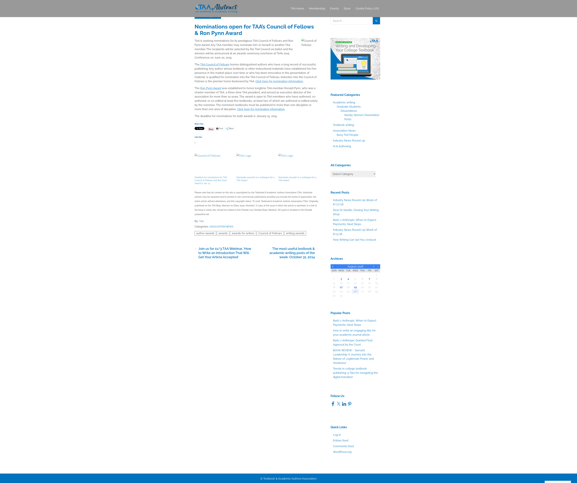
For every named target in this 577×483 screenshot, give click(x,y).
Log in (337, 434)
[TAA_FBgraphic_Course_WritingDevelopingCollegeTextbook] (355, 58)
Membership (317, 8)
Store (347, 8)
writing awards (295, 233)
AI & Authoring (342, 146)
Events (334, 8)
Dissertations (349, 110)
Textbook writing (343, 124)
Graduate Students (349, 106)
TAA (201, 221)
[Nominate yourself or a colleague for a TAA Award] (256, 165)
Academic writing (344, 102)
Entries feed (340, 440)
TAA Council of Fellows (214, 64)
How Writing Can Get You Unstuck (354, 239)
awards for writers (243, 233)
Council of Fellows (270, 233)
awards (223, 233)
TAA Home (297, 8)
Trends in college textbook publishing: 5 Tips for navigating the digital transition (355, 373)
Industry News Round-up (349, 140)
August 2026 (355, 266)
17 (341, 287)
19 (355, 287)
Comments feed (343, 446)
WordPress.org (342, 451)
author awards (205, 233)
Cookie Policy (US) (367, 8)
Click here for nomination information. (279, 81)
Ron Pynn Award (210, 88)
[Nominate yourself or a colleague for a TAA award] (297, 165)
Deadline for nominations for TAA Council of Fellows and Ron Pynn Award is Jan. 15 (211, 180)
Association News (221, 226)
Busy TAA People (347, 134)
